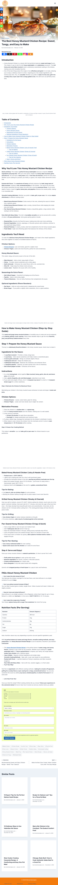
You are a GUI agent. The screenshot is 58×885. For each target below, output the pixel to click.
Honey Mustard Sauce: (13, 130)
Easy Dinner (41, 746)
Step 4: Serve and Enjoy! (14, 159)
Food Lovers (5, 749)
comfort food (24, 746)
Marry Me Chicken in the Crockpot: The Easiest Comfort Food (43, 828)
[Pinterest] (14, 54)
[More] (30, 54)
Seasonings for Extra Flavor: (14, 132)
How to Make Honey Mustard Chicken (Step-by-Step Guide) (21, 136)
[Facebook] (4, 54)
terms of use (8, 883)
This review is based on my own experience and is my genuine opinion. (22, 735)
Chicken (7, 38)
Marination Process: (12, 145)
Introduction (7, 123)
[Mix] (1, 23)
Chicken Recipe (15, 746)
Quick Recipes (38, 752)
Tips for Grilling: (13, 153)
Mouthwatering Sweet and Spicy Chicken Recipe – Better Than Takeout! (13, 762)
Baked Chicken (6, 746)
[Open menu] (55, 3)
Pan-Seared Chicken (28, 752)
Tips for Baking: (13, 149)
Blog (3, 38)
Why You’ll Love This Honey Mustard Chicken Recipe (19, 124)
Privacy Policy (32, 883)
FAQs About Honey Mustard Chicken (14, 161)
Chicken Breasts (9, 247)
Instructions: (10, 142)
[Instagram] (25, 54)
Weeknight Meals (17, 754)
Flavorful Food (48, 746)
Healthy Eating (32, 749)
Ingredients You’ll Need (10, 126)
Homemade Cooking (43, 749)
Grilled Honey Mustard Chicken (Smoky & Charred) (21, 151)
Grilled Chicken (23, 749)
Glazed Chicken (14, 749)
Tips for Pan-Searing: (15, 157)
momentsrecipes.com (8, 47)
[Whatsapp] (20, 54)
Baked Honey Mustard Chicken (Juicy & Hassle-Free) (22, 147)
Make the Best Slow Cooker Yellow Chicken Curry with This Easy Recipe (44, 762)
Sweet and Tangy (6, 754)
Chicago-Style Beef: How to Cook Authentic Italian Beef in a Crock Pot (43, 860)
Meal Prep (18, 752)
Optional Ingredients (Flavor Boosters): (17, 134)
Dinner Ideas (32, 746)
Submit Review (9, 738)
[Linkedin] (1, 17)
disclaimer (20, 883)
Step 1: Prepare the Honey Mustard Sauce (16, 138)
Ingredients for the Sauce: (14, 140)
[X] (9, 54)
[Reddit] (1, 14)
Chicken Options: (11, 128)
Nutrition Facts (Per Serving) (12, 163)
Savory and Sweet (47, 752)
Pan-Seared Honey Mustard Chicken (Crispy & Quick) (22, 155)
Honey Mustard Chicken (8, 752)
